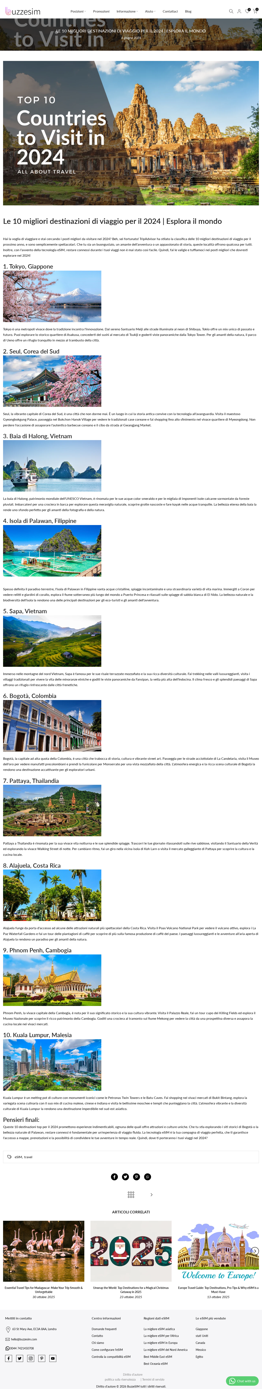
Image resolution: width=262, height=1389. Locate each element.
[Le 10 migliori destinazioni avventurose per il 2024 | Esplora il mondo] (151, 1195)
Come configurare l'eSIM (107, 1349)
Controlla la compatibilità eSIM (111, 1356)
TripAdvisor (148, 239)
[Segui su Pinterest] (41, 1358)
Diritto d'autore (132, 1374)
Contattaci (170, 11)
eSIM (18, 1157)
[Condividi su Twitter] (125, 1176)
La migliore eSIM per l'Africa (161, 1336)
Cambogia (63, 1013)
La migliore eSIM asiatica (159, 1329)
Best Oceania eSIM (156, 1363)
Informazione (126, 11)
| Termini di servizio (150, 1379)
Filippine (90, 589)
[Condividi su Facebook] (114, 1176)
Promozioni (101, 11)
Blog (188, 11)
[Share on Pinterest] (136, 1176)
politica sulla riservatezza (120, 1379)
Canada (200, 1342)
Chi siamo (98, 1342)
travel (28, 1157)
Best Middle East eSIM (158, 1356)
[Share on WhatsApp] (147, 1176)
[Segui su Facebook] (8, 1358)
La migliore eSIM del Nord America (165, 1349)
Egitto (199, 1356)
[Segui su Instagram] (30, 1358)
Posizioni (77, 11)
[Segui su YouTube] (52, 1358)
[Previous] (7, 1251)
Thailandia (24, 843)
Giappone (202, 1329)
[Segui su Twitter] (19, 1358)
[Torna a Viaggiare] (131, 1195)
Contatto (97, 1336)
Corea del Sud (52, 414)
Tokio (206, 329)
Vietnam (86, 498)
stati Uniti (202, 1336)
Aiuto (149, 11)
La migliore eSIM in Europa (160, 1342)
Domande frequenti (104, 1329)
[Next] (255, 1251)
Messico (201, 1349)
